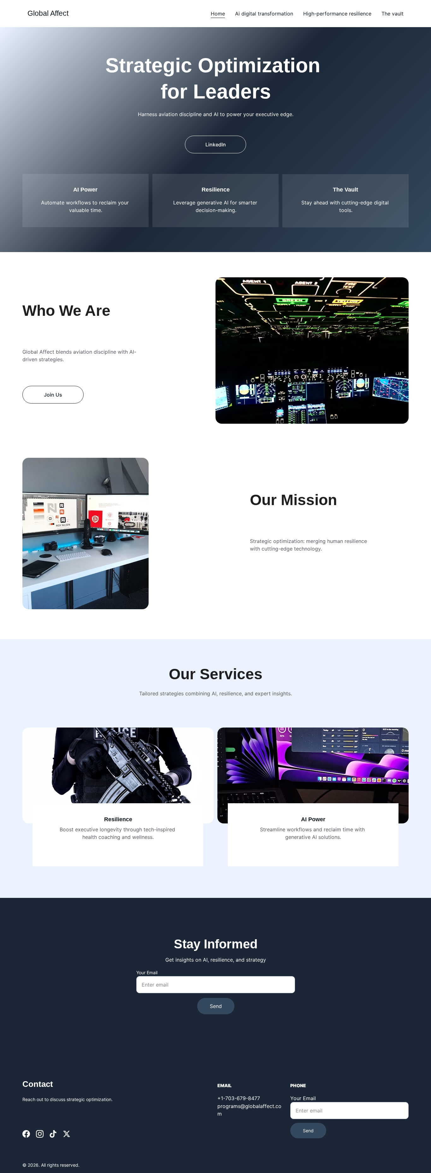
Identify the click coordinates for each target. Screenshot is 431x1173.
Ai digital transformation (264, 13)
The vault (392, 13)
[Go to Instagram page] (40, 1134)
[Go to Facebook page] (26, 1134)
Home (218, 13)
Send (216, 1006)
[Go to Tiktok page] (53, 1134)
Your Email (146, 972)
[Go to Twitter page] (66, 1134)
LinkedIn (215, 144)
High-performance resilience (337, 13)
